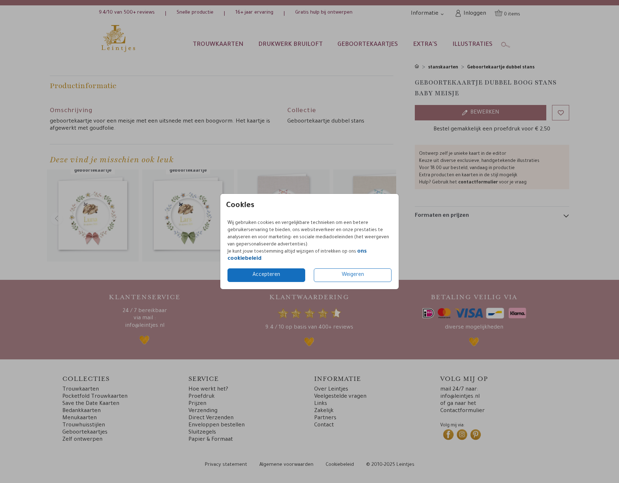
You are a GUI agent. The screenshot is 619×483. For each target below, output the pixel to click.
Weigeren (353, 275)
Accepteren (266, 275)
